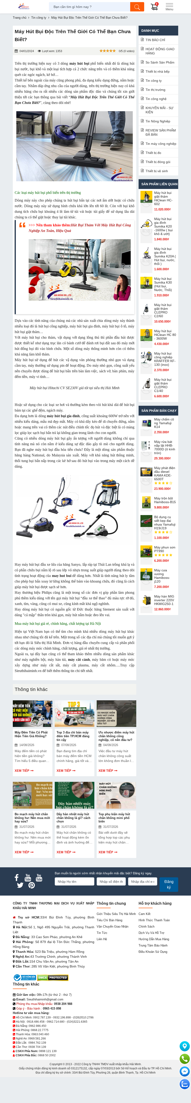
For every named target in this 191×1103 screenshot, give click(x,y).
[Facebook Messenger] (184, 1071)
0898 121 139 (48, 1051)
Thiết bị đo (153, 153)
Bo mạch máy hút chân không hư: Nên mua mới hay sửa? (32, 817)
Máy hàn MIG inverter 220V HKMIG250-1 (164, 600)
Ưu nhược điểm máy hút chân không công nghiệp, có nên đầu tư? (116, 736)
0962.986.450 (37, 1026)
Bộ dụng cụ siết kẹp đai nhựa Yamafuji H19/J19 (164, 522)
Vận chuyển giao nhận (112, 926)
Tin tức (102, 933)
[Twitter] (20, 885)
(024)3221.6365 (77, 1021)
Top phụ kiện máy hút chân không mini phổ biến (114, 817)
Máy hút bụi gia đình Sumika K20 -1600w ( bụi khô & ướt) (163, 226)
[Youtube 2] (39, 878)
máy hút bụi (79, 63)
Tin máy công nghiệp (161, 144)
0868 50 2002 (47, 1055)
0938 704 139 (37, 1047)
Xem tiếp (22, 770)
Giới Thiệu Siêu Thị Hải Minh (116, 914)
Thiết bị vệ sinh (157, 171)
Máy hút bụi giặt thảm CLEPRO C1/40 (162, 385)
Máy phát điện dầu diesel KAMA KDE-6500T (164, 473)
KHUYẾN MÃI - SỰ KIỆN (160, 110)
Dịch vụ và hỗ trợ (151, 933)
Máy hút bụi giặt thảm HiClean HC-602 (163, 198)
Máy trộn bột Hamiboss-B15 (165, 500)
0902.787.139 (42, 1017)
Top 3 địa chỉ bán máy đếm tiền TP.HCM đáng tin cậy (73, 736)
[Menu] (169, 6)
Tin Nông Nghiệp (158, 121)
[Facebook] (16, 878)
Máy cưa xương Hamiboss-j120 (162, 575)
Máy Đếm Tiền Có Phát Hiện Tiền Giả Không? (31, 734)
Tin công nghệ (156, 99)
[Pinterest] (31, 885)
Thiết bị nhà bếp (158, 71)
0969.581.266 (37, 1038)
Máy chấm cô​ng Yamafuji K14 (164, 423)
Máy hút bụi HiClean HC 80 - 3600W (165, 334)
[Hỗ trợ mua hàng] (184, 1058)
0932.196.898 (62, 1017)
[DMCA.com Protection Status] (52, 977)
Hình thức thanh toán (154, 920)
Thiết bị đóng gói (158, 162)
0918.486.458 (35, 1021)
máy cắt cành (79, 660)
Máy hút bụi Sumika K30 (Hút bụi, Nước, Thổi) (163, 284)
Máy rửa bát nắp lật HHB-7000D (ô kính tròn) (164, 447)
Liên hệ (102, 939)
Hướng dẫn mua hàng (154, 939)
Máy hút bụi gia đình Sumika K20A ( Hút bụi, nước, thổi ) (165, 256)
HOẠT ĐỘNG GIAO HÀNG (160, 51)
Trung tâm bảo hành (153, 945)
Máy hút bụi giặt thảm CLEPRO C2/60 (162, 310)
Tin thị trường (155, 90)
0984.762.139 (37, 1042)
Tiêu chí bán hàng (109, 920)
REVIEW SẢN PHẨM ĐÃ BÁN (161, 132)
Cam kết (144, 914)
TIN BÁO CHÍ (155, 40)
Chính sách (146, 926)
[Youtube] (27, 878)
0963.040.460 (40, 1034)
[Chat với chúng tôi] (184, 1084)
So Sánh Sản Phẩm (160, 62)
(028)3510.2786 (83, 1017)
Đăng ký (169, 884)
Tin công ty (154, 80)
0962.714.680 (56, 1021)
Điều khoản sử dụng (153, 952)
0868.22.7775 (39, 1030)
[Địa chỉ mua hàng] (184, 1046)
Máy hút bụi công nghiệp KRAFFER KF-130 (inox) (165, 359)
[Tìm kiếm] (137, 6)
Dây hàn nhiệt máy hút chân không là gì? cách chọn (73, 817)
